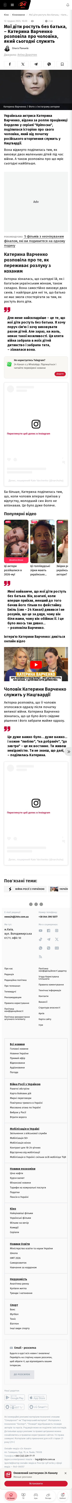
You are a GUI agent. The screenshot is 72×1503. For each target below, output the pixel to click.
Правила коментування (51, 985)
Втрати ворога (18, 1117)
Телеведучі (10, 992)
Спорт (14, 1305)
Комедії (14, 1227)
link (40, 930)
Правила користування (16, 1003)
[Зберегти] (62, 64)
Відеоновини (17, 1062)
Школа (14, 1253)
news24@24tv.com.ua (16, 916)
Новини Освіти (20, 1244)
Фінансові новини (20, 1182)
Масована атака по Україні (25, 1107)
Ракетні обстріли (19, 1088)
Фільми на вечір (19, 1222)
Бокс (12, 1309)
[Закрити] (65, 1473)
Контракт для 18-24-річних (25, 1147)
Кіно (6, 15)
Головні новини (19, 1048)
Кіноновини (19, 15)
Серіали (14, 1232)
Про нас (8, 969)
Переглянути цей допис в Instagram (28, 433)
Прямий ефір (17, 1058)
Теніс (13, 1318)
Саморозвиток (18, 1262)
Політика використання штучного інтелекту (17, 1018)
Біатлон (14, 1323)
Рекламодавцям (12, 997)
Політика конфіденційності (13, 1010)
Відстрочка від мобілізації (25, 1152)
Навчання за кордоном (23, 1267)
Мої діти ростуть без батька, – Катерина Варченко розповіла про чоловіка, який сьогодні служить (48, 15)
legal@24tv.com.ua (45, 1459)
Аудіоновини (17, 1067)
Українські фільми (20, 1218)
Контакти (43, 996)
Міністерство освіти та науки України (31, 1248)
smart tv (14, 1407)
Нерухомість (18, 1279)
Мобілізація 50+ (19, 1138)
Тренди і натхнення (21, 1293)
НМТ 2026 (15, 1258)
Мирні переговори (20, 1098)
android (14, 1397)
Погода (14, 1072)
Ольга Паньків (20, 48)
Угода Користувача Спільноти (49, 978)
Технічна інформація (50, 990)
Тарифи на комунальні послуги (28, 1187)
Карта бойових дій (20, 1093)
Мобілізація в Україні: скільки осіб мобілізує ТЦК (38, 1157)
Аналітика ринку (19, 1283)
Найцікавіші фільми (21, 1213)
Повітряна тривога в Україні (26, 1102)
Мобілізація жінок (20, 1142)
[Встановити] (36, 1478)
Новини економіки (22, 1168)
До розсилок (22, 1374)
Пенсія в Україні (19, 1197)
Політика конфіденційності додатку (53, 970)
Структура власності (49, 1008)
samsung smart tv (38, 1407)
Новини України (19, 1053)
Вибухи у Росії (18, 1112)
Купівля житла (18, 1288)
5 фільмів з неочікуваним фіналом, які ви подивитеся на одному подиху (34, 240)
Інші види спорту (20, 1328)
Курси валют (17, 1178)
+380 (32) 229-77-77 (24, 1456)
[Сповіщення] (68, 5)
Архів (41, 1013)
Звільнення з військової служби (28, 1133)
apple (38, 1397)
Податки (15, 1192)
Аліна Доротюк (27, 55)
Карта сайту (45, 1019)
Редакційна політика (15, 980)
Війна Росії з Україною (25, 1084)
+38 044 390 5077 (48, 916)
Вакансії (43, 1002)
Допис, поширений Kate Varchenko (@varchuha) (36, 480)
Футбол (14, 1314)
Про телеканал (12, 986)
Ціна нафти (16, 1173)
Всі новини (17, 1044)
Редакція (9, 974)
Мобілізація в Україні (24, 1128)
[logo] (23, 4)
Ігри (41, 1025)
